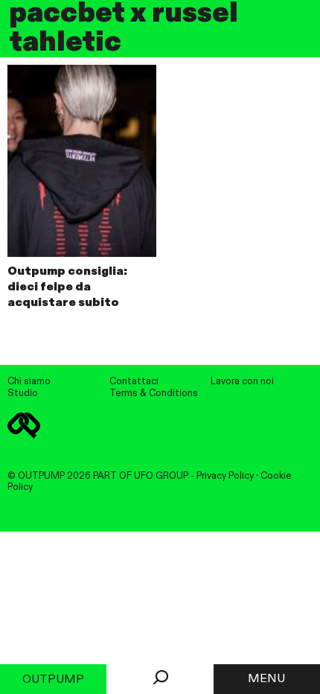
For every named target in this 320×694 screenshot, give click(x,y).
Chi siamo (29, 381)
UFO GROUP (161, 476)
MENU (266, 679)
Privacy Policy (225, 476)
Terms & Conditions (153, 393)
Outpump (53, 680)
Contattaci (134, 381)
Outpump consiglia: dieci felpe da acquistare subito (67, 287)
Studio (22, 393)
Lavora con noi (242, 381)
